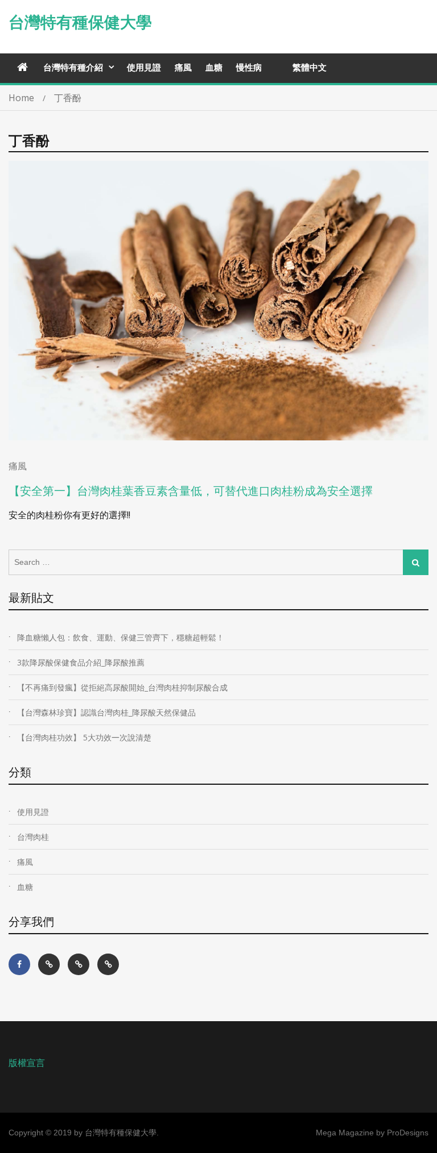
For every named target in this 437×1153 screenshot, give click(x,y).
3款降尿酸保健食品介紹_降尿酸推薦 (81, 662)
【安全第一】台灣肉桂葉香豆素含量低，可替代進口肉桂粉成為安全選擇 (191, 491)
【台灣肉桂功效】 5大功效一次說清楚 (84, 737)
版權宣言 (27, 1062)
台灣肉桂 (33, 836)
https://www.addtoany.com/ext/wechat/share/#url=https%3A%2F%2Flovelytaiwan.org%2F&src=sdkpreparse (49, 964)
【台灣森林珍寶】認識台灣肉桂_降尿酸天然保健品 (106, 712)
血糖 (213, 67)
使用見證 (144, 67)
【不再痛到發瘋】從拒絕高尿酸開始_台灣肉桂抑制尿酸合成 (122, 687)
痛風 (183, 67)
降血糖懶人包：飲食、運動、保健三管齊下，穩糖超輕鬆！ (120, 637)
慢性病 (249, 67)
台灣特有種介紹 (73, 67)
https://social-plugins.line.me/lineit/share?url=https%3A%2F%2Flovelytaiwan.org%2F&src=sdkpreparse (108, 964)
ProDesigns (407, 1132)
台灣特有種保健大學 (80, 22)
